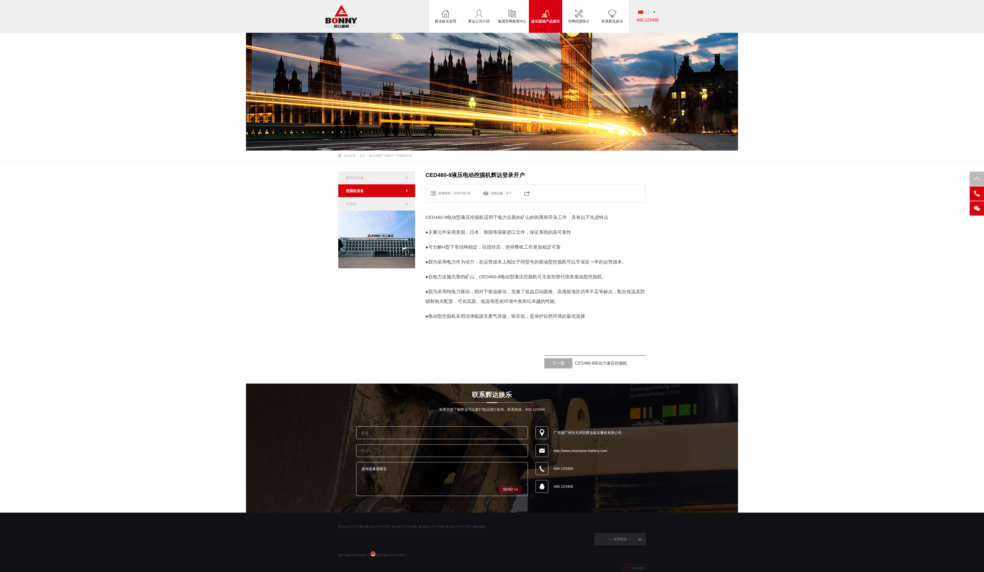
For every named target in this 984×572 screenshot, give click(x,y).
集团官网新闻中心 (512, 21)
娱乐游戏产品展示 (545, 21)
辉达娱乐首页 (445, 21)
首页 (363, 155)
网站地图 (479, 526)
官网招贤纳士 (579, 21)
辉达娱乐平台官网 (350, 526)
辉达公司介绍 (479, 21)
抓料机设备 (355, 178)
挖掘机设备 (404, 155)
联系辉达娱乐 (612, 21)
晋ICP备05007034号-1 (354, 555)
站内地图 (637, 568)
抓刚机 (351, 204)
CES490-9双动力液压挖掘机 (589, 363)
